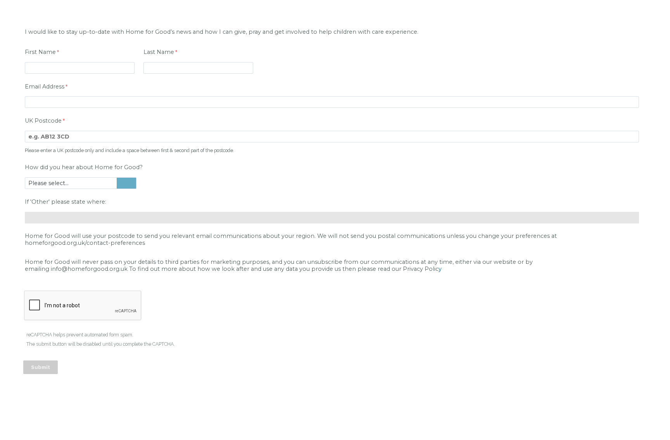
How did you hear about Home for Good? (84, 167)
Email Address (44, 86)
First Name (40, 52)
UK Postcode (43, 120)
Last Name (158, 52)
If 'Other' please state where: (65, 201)
